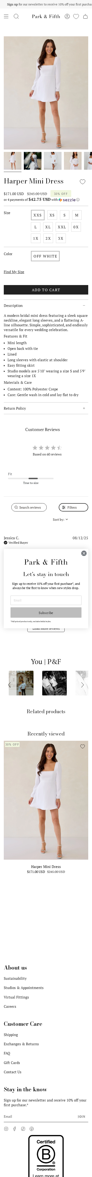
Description (13, 305)
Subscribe (46, 612)
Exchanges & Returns (21, 1043)
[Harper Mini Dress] (46, 800)
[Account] (67, 16)
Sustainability (15, 978)
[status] (29, 507)
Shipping (11, 1034)
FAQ (7, 1053)
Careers (10, 1006)
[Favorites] (76, 16)
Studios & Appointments (24, 987)
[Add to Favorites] (82, 182)
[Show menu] (6, 16)
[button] (16, 16)
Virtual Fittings (16, 997)
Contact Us (12, 1071)
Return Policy (15, 408)
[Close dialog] (84, 553)
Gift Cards (12, 1062)
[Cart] (85, 16)
